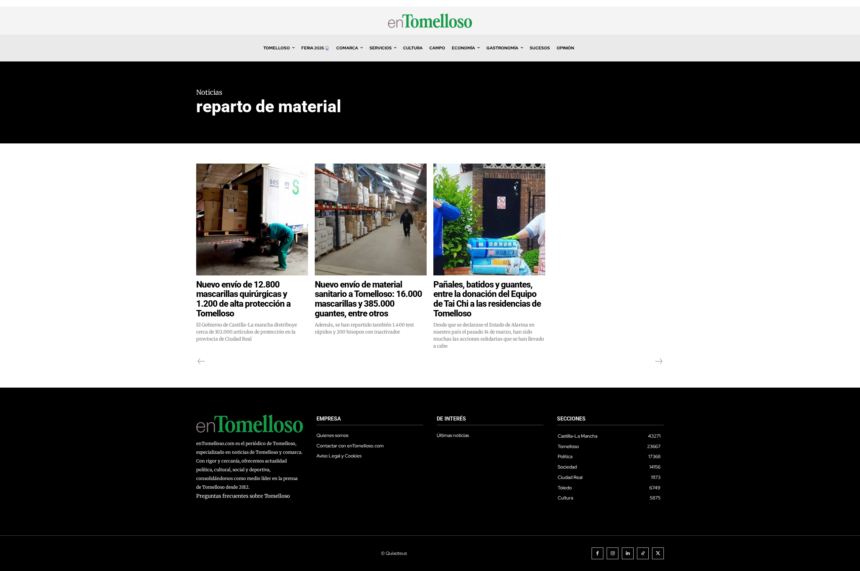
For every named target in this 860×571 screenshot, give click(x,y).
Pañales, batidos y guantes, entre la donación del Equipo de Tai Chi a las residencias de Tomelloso (487, 298)
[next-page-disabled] (658, 361)
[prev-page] (201, 361)
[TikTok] (643, 553)
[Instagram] (612, 553)
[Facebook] (597, 553)
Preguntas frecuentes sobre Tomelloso (243, 496)
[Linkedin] (628, 553)
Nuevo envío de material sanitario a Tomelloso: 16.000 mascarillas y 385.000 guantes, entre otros (368, 298)
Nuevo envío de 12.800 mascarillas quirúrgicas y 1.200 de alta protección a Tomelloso (243, 298)
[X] (658, 553)
